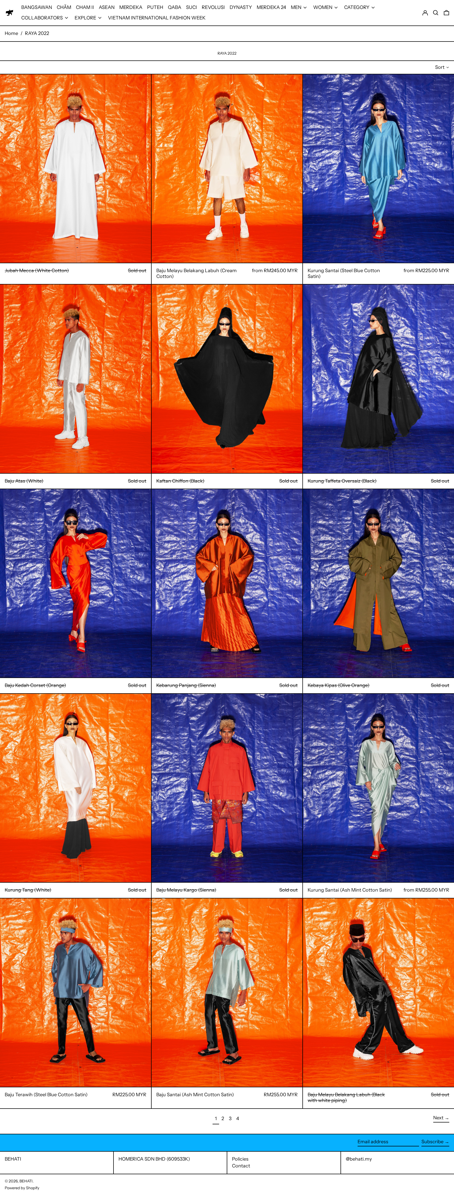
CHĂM (64, 7)
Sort (440, 67)
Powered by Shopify (22, 1188)
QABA (174, 7)
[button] (436, 12)
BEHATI (13, 1159)
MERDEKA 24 (271, 7)
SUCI (191, 7)
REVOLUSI (213, 7)
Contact (241, 1166)
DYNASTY (241, 7)
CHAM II (85, 7)
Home (11, 33)
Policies (240, 1159)
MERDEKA (130, 7)
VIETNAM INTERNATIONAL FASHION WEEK (156, 18)
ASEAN (107, 7)
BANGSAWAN (36, 7)
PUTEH (155, 7)
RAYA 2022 (37, 33)
